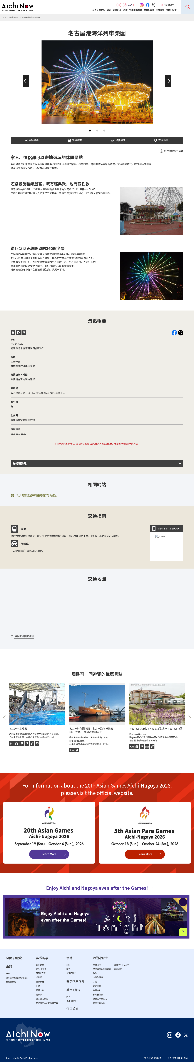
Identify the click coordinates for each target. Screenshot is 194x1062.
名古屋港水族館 (18, 728)
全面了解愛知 (98, 10)
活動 (125, 10)
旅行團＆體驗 (42, 999)
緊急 (95, 973)
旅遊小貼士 (171, 10)
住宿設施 (160, 10)
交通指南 (77, 139)
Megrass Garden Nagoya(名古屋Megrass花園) (156, 728)
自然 (38, 986)
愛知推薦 (40, 964)
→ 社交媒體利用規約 (177, 1057)
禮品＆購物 (71, 1001)
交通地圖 (163, 139)
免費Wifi (96, 990)
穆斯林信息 (98, 994)
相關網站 (120, 139)
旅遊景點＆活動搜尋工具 (47, 1003)
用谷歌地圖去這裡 (173, 151)
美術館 (39, 977)
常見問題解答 (99, 1003)
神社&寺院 (40, 973)
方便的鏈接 (98, 977)
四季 (68, 969)
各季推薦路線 (135, 10)
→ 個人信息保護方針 (152, 1057)
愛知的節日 (71, 973)
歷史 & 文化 (41, 969)
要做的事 (117, 10)
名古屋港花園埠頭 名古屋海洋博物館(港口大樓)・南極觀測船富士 (91, 730)
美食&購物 (149, 10)
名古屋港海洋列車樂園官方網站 (37, 495)
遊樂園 (39, 994)
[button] (25, 87)
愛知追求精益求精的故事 (17, 978)
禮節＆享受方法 (100, 999)
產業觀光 (40, 981)
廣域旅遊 (118, 969)
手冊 (95, 981)
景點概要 (33, 139)
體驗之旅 (40, 990)
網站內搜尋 (13, 17)
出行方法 (97, 964)
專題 (109, 10)
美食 (68, 996)
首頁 (4, 17)
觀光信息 (97, 986)
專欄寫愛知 (11, 982)
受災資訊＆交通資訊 (102, 969)
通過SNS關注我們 (121, 964)
